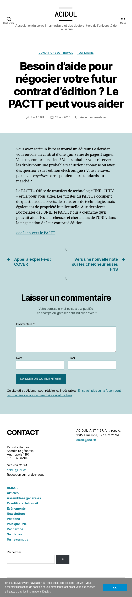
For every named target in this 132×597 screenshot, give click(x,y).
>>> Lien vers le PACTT (35, 233)
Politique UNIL (17, 524)
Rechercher (14, 552)
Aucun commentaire (93, 117)
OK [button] (115, 587)
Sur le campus (17, 539)
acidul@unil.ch (16, 470)
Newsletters (16, 513)
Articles (13, 493)
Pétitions (13, 519)
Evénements (16, 508)
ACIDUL (40, 117)
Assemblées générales (24, 498)
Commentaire (25, 324)
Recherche (85, 52)
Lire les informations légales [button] (34, 591)
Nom (19, 358)
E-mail (71, 358)
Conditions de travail (55, 52)
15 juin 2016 (62, 117)
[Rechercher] (62, 559)
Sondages (14, 534)
